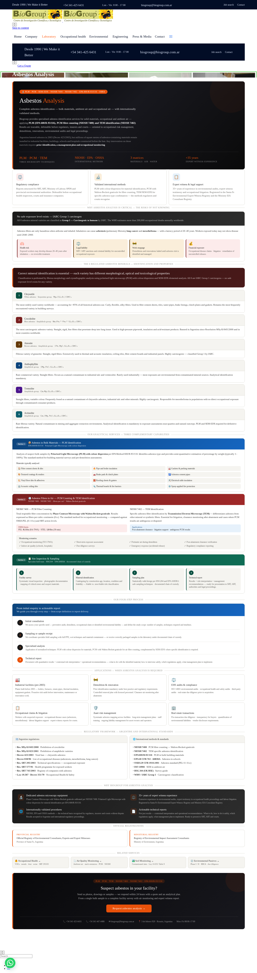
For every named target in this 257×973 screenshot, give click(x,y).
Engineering (120, 36)
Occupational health (73, 36)
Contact (241, 5)
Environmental (98, 36)
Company (31, 36)
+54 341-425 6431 (73, 5)
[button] (24, 66)
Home (18, 36)
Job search (229, 5)
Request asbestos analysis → (129, 908)
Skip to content (20, 27)
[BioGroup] (62, 21)
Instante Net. (62, 939)
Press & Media (142, 36)
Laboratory (49, 36)
